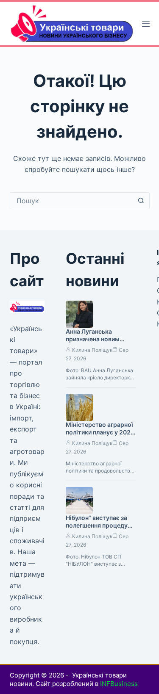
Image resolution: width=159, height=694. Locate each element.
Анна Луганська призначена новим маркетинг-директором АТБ (93, 343)
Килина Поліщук (92, 350)
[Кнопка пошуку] (141, 201)
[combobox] (71, 200)
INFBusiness (119, 684)
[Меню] (146, 24)
